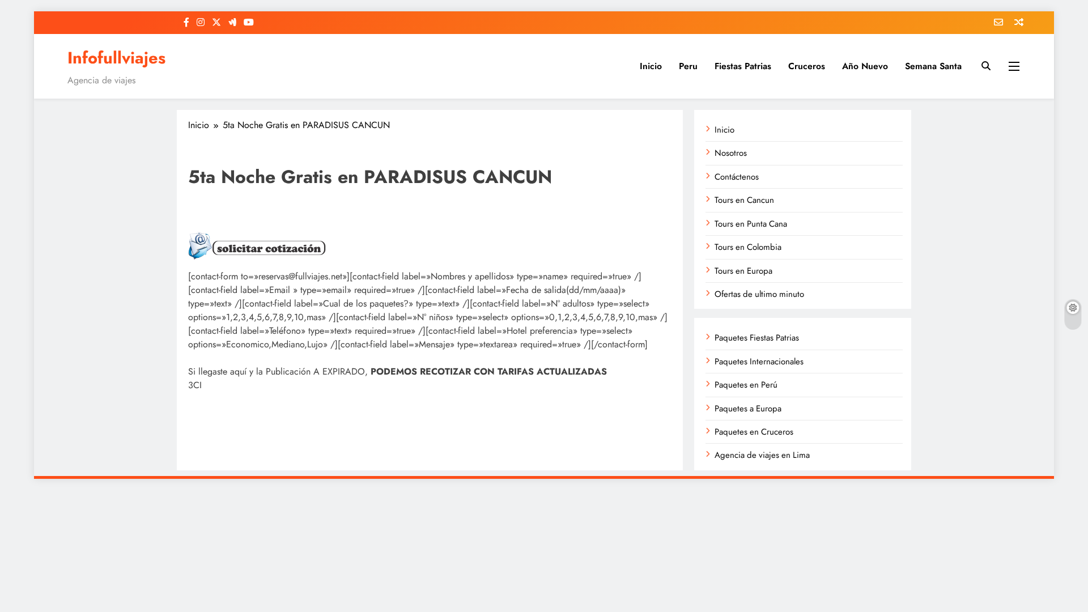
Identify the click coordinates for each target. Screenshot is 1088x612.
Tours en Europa (743, 271)
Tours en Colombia (748, 247)
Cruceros (806, 66)
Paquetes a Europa (748, 408)
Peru (688, 66)
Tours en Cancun (744, 200)
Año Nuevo (865, 66)
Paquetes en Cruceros (754, 432)
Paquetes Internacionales (759, 361)
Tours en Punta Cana (751, 224)
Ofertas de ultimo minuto (759, 294)
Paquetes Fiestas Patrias (757, 338)
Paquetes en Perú (746, 385)
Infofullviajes (116, 58)
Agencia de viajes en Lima (762, 455)
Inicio (651, 66)
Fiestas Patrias (743, 66)
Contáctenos (737, 177)
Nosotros (731, 153)
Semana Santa (933, 66)
